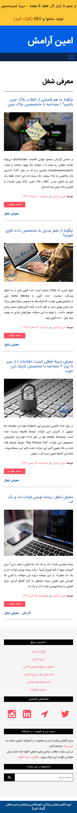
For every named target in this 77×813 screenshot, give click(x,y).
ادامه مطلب (14, 204)
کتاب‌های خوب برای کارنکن (38, 674)
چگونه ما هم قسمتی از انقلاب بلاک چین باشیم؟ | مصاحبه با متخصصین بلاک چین (40, 102)
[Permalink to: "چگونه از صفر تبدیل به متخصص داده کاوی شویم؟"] (38, 262)
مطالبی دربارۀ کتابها (29, 757)
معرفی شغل (11, 213)
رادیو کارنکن (38, 659)
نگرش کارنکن (38, 651)
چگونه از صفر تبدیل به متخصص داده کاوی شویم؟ (39, 233)
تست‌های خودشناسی (38, 682)
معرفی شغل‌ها (38, 689)
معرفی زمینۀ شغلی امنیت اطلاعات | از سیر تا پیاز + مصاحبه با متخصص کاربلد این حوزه (40, 366)
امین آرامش (50, 41)
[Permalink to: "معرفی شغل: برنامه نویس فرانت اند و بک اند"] (38, 532)
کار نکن (26, 613)
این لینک (68, 746)
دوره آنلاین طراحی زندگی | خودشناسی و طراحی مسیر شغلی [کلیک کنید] (38, 806)
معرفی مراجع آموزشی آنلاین (38, 667)
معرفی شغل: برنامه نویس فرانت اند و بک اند (40, 499)
